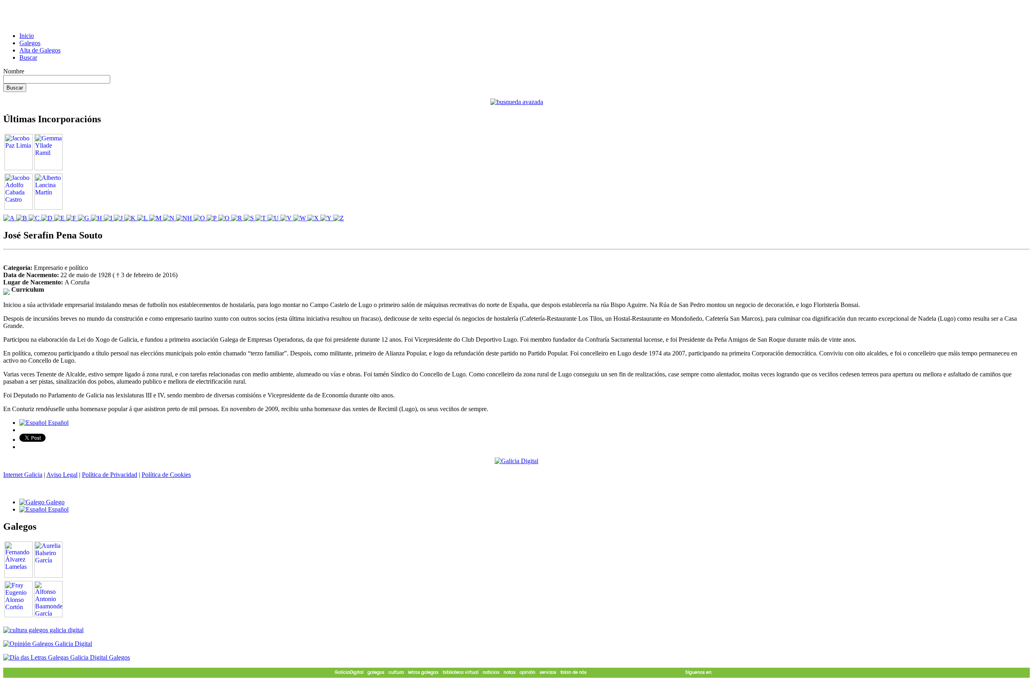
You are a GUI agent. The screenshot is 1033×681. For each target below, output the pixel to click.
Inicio (26, 35)
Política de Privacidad (109, 474)
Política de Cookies (166, 474)
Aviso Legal (61, 474)
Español (57, 422)
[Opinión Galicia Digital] (47, 643)
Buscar (28, 57)
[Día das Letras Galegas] (66, 657)
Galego (54, 502)
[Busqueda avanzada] (516, 101)
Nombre (13, 71)
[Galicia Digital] (516, 460)
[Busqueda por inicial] (9, 218)
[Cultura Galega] (43, 630)
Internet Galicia (22, 474)
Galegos (29, 43)
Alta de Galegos (40, 50)
